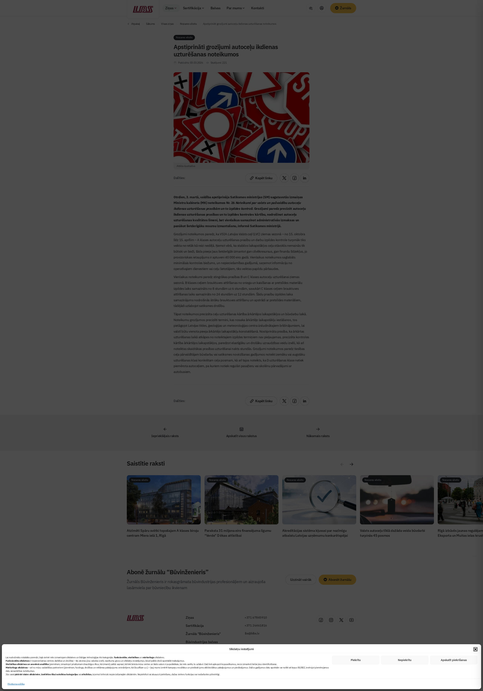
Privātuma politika (16, 684)
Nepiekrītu (404, 660)
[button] (475, 649)
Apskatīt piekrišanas (454, 660)
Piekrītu (356, 660)
